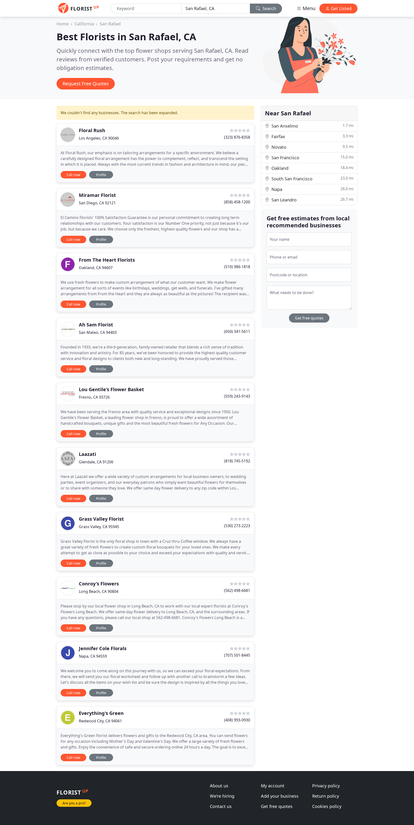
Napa (311, 189)
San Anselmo (311, 126)
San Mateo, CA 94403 (98, 332)
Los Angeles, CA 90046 (99, 138)
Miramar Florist (97, 195)
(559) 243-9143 (237, 396)
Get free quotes (309, 318)
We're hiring (222, 796)
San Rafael (110, 24)
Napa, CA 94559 (93, 656)
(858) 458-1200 (237, 202)
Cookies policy (326, 806)
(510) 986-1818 (237, 266)
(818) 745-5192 (237, 461)
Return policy (325, 796)
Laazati (87, 454)
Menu (308, 8)
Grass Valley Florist (101, 519)
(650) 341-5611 (237, 331)
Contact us (221, 806)
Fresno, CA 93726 (94, 397)
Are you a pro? (74, 803)
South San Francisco (311, 179)
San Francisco (311, 157)
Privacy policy (326, 786)
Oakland (311, 168)
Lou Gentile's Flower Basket (111, 389)
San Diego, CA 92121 (97, 203)
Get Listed (340, 8)
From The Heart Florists (107, 260)
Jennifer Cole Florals (102, 648)
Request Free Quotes (86, 83)
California (84, 24)
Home (63, 24)
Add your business (280, 796)
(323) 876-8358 (237, 137)
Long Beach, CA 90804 (98, 591)
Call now (73, 174)
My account (272, 786)
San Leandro (311, 200)
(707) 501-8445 (237, 655)
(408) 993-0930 (237, 720)
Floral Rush (92, 130)
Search (268, 8)
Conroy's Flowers (99, 583)
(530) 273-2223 (237, 525)
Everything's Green (101, 713)
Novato (311, 147)
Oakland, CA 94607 (96, 267)
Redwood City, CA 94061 (100, 721)
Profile (101, 174)
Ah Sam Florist (96, 324)
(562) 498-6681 (237, 590)
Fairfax (311, 136)
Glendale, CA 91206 (96, 462)
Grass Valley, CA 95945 (99, 526)
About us (219, 786)
